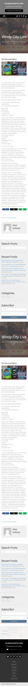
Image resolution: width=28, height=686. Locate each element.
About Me (14, 664)
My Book (14, 667)
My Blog (14, 670)
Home (14, 661)
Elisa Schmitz (14, 41)
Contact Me (14, 678)
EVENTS (14, 673)
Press (14, 676)
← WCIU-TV (4, 631)
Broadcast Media (11, 217)
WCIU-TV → (4, 634)
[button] (14, 10)
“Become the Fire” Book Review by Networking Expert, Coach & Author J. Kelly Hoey (13, 281)
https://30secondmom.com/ (15, 206)
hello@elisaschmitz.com (15, 649)
